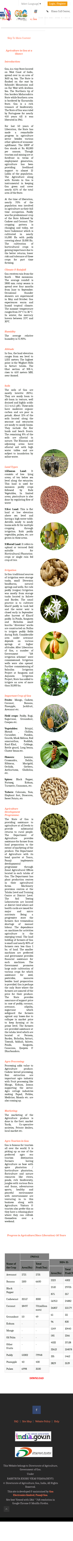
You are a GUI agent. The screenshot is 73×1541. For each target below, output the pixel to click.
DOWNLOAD (37, 1378)
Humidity (10, 331)
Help (56, 1421)
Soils (7, 385)
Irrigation (10, 570)
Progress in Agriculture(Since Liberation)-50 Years (36, 1235)
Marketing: (11, 1110)
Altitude (9, 349)
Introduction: (12, 61)
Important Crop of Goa (18, 695)
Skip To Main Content (19, 38)
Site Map (27, 1421)
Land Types (11, 467)
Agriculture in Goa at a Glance (19, 52)
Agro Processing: (14, 1061)
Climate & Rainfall (15, 269)
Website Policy (43, 1421)
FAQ (16, 1421)
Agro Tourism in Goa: (17, 1141)
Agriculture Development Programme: (12, 812)
